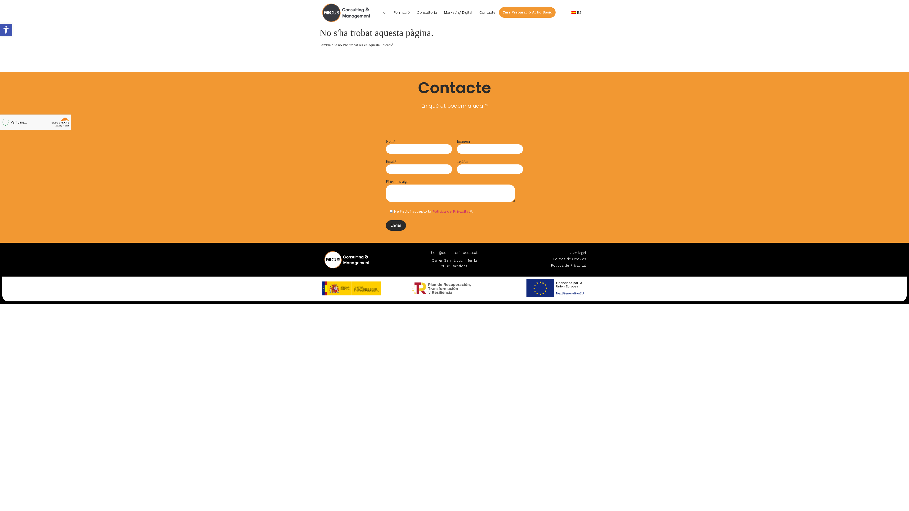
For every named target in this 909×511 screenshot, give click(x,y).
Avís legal (578, 253)
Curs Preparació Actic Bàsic (527, 12)
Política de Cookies (569, 259)
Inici (382, 12)
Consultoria (427, 12)
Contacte (487, 12)
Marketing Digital (458, 12)
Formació (401, 12)
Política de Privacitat (451, 211)
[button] (6, 30)
